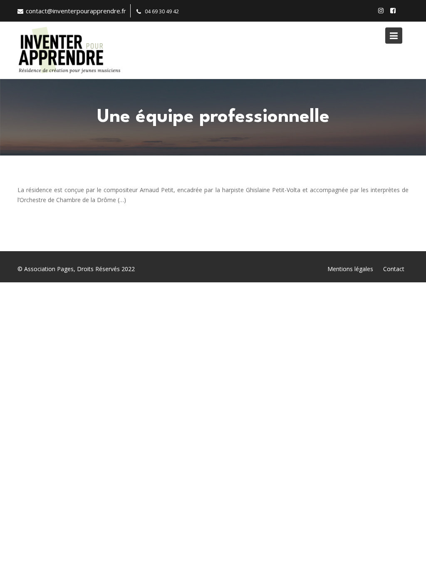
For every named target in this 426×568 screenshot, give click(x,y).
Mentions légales (350, 269)
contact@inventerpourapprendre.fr (76, 11)
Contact (393, 269)
